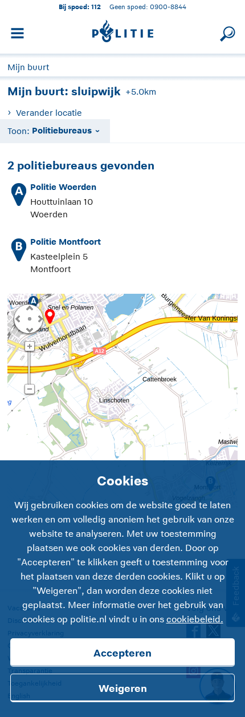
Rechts (39, 318)
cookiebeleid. (194, 619)
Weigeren (123, 688)
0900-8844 (168, 6)
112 (96, 6)
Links (18, 318)
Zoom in (29, 347)
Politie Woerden (63, 186)
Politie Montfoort (65, 241)
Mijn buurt (28, 67)
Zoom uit (29, 389)
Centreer (29, 318)
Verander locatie (48, 112)
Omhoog (29, 307)
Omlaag (29, 329)
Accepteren (122, 653)
